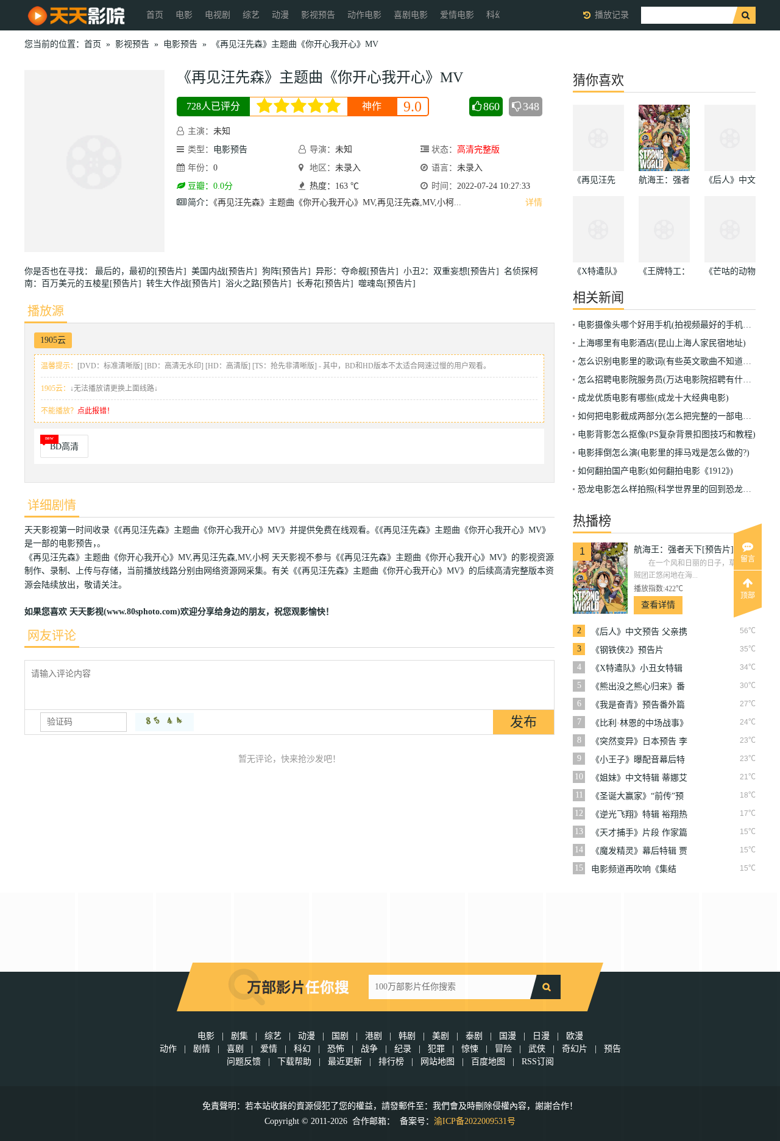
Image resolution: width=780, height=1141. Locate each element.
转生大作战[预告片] (185, 283)
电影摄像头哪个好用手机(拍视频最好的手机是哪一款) (679, 324)
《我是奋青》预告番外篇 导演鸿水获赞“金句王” (638, 705)
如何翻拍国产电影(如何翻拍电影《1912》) (655, 471)
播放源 (45, 311)
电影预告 (180, 44)
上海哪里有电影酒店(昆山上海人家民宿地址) (662, 343)
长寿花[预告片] (327, 283)
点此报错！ (95, 411)
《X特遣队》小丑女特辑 (636, 668)
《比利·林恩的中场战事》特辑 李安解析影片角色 (639, 723)
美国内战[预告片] (226, 271)
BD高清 (64, 446)
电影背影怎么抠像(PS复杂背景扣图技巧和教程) (667, 434)
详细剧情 (51, 505)
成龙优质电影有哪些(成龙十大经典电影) (653, 397)
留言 (747, 559)
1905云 (53, 340)
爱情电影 (457, 14)
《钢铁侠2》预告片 (627, 650)
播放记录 (612, 14)
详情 (533, 202)
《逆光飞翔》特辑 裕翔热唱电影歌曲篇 (639, 815)
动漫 (280, 14)
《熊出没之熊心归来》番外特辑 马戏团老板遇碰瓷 (639, 687)
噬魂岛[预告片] (389, 283)
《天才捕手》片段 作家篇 (639, 832)
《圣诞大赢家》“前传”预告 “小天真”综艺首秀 (637, 796)
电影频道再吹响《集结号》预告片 (633, 869)
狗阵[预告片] (289, 271)
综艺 (251, 14)
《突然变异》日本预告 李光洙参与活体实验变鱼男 (639, 741)
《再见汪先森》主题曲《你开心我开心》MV (294, 44)
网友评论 (51, 635)
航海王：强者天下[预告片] (684, 549)
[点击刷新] (164, 722)
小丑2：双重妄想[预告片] (453, 271)
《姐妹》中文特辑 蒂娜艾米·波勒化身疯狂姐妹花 (639, 778)
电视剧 (217, 14)
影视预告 (318, 14)
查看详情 (658, 604)
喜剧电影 (411, 14)
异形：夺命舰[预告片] (359, 271)
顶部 (747, 595)
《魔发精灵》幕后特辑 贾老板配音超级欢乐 (639, 851)
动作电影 (364, 14)
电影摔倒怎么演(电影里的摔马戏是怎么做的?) (664, 452)
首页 (154, 14)
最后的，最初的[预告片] (143, 271)
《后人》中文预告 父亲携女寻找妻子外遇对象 (639, 632)
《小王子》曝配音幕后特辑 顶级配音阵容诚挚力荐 (639, 760)
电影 (184, 14)
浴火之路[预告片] (260, 283)
